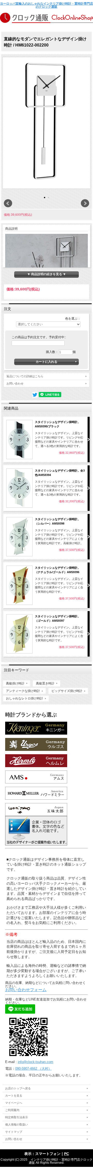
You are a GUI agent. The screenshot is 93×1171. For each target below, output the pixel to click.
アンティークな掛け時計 (23, 690)
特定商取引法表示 (16, 1117)
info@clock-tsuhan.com (35, 1062)
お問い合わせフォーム (26, 990)
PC (66, 1154)
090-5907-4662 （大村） (33, 1068)
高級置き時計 (45, 683)
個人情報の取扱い (16, 1124)
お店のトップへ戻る (18, 1088)
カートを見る (13, 1095)
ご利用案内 (12, 1110)
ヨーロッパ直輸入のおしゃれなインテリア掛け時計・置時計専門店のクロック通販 (46, 5)
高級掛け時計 (15, 683)
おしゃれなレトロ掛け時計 (24, 698)
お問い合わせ (15, 383)
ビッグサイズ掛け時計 (66, 690)
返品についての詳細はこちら (24, 376)
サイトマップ (13, 1131)
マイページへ (13, 1102)
